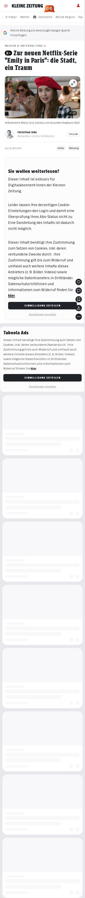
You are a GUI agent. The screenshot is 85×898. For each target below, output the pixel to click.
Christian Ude (27, 132)
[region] (42, 17)
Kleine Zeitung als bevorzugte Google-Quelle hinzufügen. (40, 33)
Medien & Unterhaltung (24, 45)
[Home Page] (27, 6)
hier (11, 296)
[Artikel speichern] (79, 299)
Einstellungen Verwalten (42, 314)
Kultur (61, 148)
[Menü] (6, 6)
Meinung (74, 148)
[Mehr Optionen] (79, 317)
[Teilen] (79, 308)
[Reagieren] (79, 282)
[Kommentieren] (79, 290)
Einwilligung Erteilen (42, 305)
